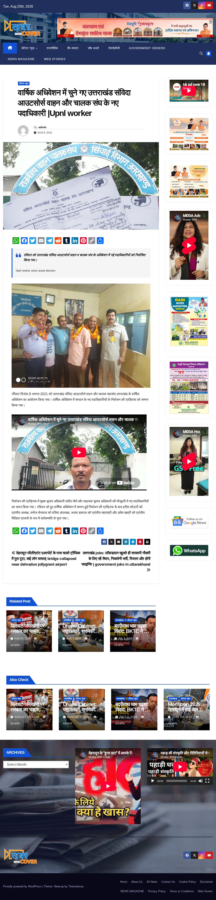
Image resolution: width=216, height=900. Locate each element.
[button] (201, 53)
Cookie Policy (187, 881)
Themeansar (75, 886)
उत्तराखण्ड (119, 620)
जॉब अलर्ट (93, 48)
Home (123, 881)
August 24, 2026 (27, 717)
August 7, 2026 (79, 717)
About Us (137, 881)
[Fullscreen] (207, 781)
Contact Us (168, 881)
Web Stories (55, 59)
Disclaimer (206, 881)
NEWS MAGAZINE (21, 59)
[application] (180, 766)
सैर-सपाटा (72, 48)
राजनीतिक (52, 48)
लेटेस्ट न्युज (29, 48)
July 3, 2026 (128, 717)
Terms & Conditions (182, 891)
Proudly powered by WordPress (22, 886)
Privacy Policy (157, 891)
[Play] (153, 781)
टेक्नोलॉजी (114, 48)
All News (152, 881)
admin (42, 127)
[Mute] (200, 781)
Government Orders (147, 48)
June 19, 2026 (182, 717)
